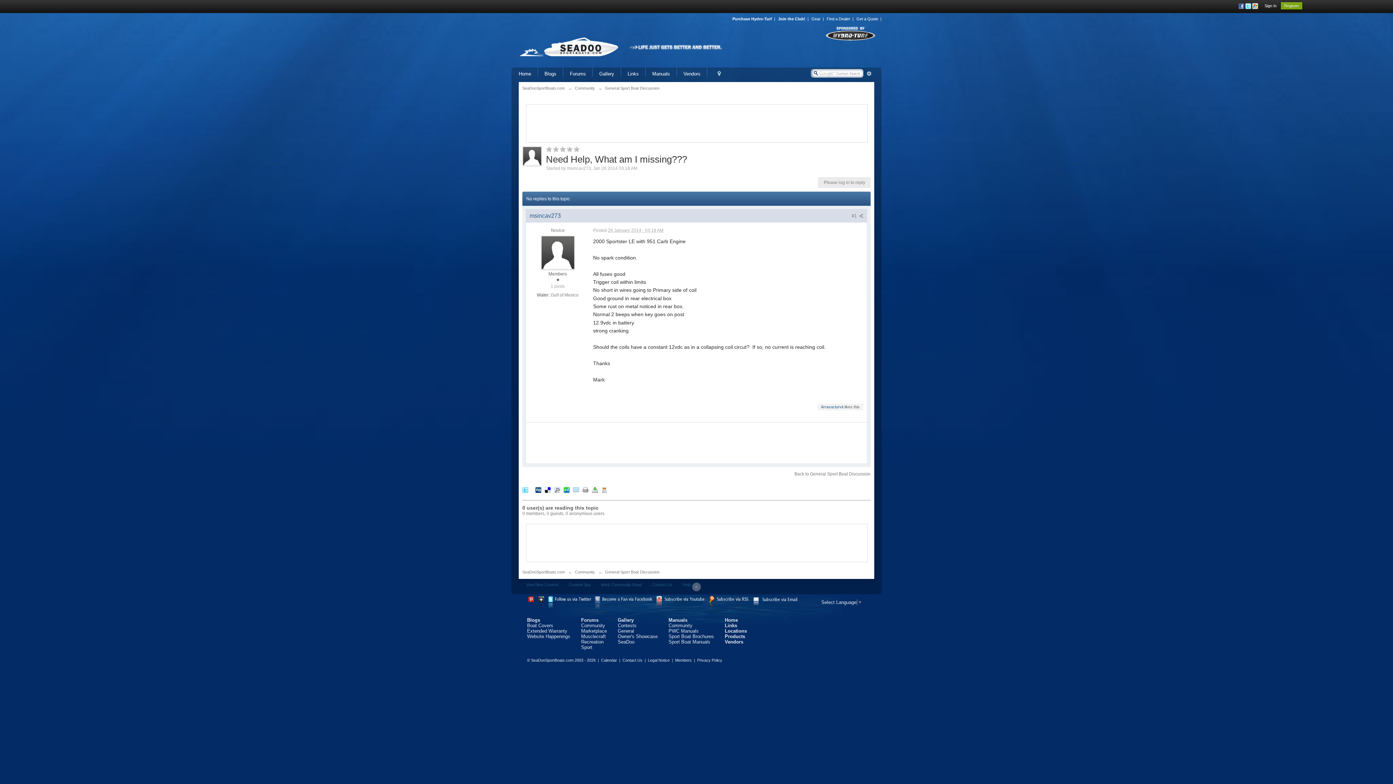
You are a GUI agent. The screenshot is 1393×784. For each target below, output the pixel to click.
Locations (736, 631)
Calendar (609, 660)
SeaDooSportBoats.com (543, 572)
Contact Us (662, 585)
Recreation (592, 642)
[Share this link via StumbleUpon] (567, 489)
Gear (816, 19)
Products (735, 636)
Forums (578, 74)
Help (687, 585)
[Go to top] (696, 587)
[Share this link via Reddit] (557, 489)
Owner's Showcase (638, 636)
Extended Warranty (547, 631)
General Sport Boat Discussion (632, 572)
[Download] (595, 489)
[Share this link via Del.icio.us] (548, 489)
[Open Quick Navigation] (719, 74)
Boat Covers (540, 625)
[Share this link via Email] (576, 489)
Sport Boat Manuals (689, 642)
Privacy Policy (709, 660)
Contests (627, 625)
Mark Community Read (621, 585)
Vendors (691, 74)
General (626, 631)
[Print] (585, 489)
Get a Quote (867, 19)
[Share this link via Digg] (538, 489)
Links (633, 74)
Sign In (1271, 6)
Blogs (550, 74)
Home (525, 74)
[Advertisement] (697, 122)
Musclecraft (593, 636)
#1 (855, 216)
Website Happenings (548, 636)
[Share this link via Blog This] (604, 489)
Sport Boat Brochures (691, 636)
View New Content (542, 585)
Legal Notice (659, 660)
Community (585, 572)
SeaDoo (626, 642)
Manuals (661, 74)
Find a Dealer (838, 19)
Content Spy (580, 585)
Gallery (606, 74)
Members (683, 660)
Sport (586, 647)
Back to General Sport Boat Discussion (832, 474)
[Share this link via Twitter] (525, 489)
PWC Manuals (684, 631)
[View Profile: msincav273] (558, 252)
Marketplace (594, 631)
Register (1291, 6)
